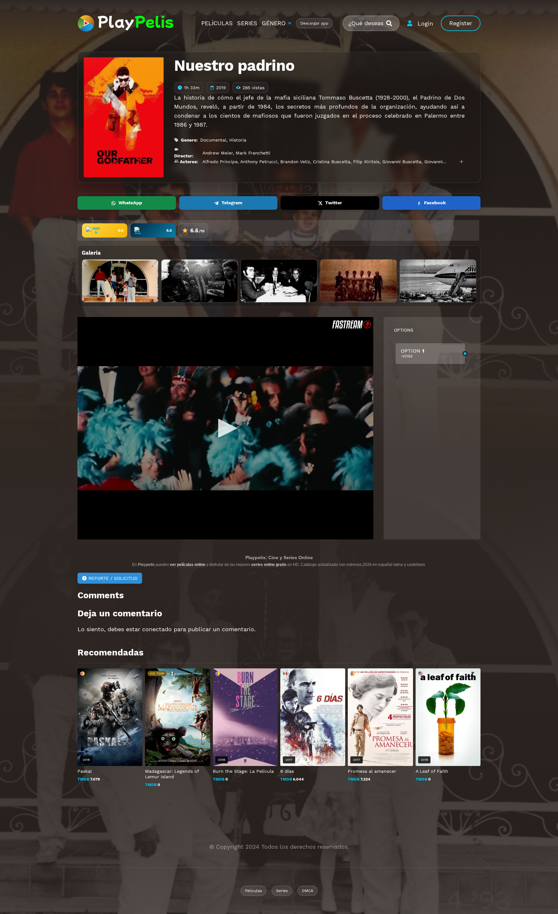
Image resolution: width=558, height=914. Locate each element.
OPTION (412, 353)
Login (425, 23)
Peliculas (253, 890)
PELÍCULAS (217, 23)
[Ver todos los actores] (461, 161)
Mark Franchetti (253, 152)
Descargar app (314, 23)
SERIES (247, 23)
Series (282, 890)
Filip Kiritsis (366, 161)
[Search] (391, 23)
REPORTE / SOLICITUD (113, 578)
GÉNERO (273, 23)
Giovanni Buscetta (401, 161)
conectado (157, 629)
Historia (237, 140)
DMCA (307, 890)
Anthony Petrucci (258, 161)
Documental (213, 140)
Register (460, 23)
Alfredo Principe (220, 161)
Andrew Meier (217, 152)
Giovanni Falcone (442, 161)
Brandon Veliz (295, 161)
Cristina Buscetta (331, 161)
